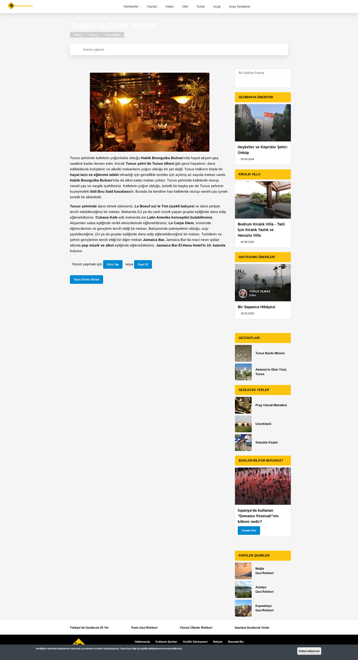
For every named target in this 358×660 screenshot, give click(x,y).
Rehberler (131, 6)
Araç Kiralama (239, 6)
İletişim (217, 641)
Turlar (200, 6)
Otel (185, 6)
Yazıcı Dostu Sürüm (86, 279)
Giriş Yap (113, 264)
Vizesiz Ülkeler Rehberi (196, 627)
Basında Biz (236, 641)
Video (169, 6)
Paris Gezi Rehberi (144, 627)
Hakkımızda (142, 641)
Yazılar (152, 6)
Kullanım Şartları (166, 641)
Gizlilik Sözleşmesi (195, 641)
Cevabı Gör (248, 530)
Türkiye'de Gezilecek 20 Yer (89, 627)
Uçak (217, 6)
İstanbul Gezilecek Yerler (252, 627)
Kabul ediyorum (309, 651)
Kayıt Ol (143, 264)
